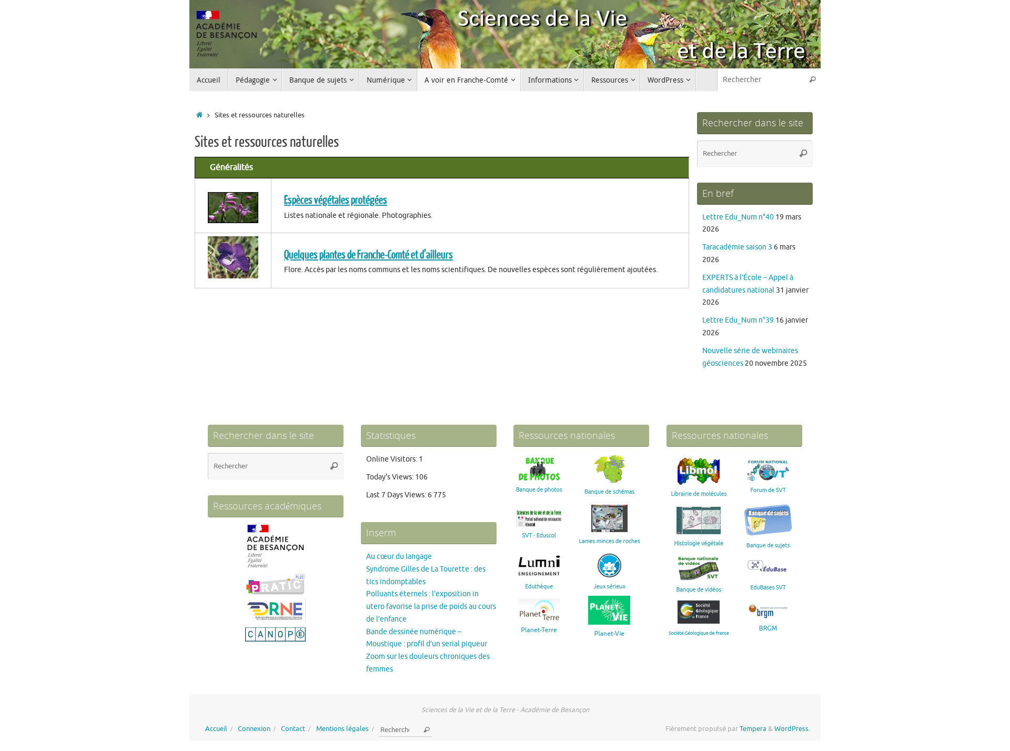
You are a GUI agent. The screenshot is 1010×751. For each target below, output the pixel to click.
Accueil (216, 729)
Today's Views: (390, 477)
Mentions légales (342, 729)
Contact (293, 729)
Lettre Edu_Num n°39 (738, 320)
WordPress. (792, 729)
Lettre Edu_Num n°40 (738, 217)
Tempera (753, 729)
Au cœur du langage (399, 556)
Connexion (254, 729)
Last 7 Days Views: (397, 494)
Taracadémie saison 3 (737, 247)
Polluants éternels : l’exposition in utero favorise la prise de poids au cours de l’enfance (431, 606)
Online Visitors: (392, 459)
